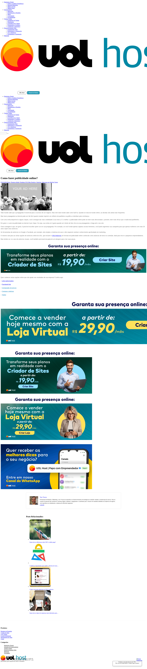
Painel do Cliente (33, 92)
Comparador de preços (9, 288)
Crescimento (10, 16)
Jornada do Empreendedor (11, 647)
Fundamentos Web (12, 29)
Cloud (2, 639)
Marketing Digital (9, 2)
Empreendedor (8, 9)
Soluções (38, 182)
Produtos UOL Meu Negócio (28, 182)
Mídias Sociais (11, 6)
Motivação (10, 11)
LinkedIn (42, 505)
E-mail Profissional (6, 636)
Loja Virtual (4, 634)
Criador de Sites (5, 633)
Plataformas (10, 22)
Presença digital (15, 182)
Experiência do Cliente (13, 23)
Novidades (7, 653)
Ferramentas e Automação (14, 34)
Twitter (4, 295)
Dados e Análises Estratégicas (15, 3)
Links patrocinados (8, 281)
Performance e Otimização (14, 31)
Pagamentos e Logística (13, 25)
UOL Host (21, 92)
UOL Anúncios (56, 235)
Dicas (8, 182)
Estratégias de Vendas (13, 20)
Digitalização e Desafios (14, 13)
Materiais (6, 35)
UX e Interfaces (11, 32)
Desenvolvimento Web (10, 28)
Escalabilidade (11, 17)
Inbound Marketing (12, 5)
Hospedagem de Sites (6, 637)
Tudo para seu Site (47, 182)
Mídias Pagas (11, 8)
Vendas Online (8, 19)
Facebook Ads (6, 284)
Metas (9, 14)
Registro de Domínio (6, 631)
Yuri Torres (55, 182)
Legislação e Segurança (13, 26)
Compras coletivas (8, 291)
